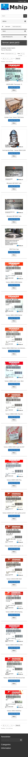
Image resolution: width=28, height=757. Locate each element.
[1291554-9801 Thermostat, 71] (14, 73)
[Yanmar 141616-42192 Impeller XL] (14, 534)
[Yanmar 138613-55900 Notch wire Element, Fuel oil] (14, 336)
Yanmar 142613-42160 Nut (14, 710)
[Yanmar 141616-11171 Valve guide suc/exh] (14, 501)
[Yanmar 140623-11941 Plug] (14, 468)
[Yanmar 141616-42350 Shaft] (14, 567)
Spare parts (7, 26)
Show (19, 53)
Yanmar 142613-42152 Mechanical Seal (14, 677)
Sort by (2, 53)
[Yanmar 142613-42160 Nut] (14, 699)
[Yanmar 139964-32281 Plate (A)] (14, 402)
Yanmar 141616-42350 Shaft (14, 579)
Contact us (20, 1)
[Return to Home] (2, 26)
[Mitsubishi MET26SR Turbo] (14, 171)
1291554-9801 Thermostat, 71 (14, 84)
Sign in (25, 1)
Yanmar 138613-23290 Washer (14, 282)
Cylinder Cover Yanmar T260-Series (14, 117)
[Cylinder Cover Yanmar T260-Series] (14, 106)
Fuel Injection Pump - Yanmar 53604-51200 (14, 150)
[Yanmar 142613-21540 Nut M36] (14, 633)
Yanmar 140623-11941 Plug (14, 480)
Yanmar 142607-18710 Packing (14, 612)
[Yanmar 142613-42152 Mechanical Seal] (14, 666)
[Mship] (14, 7)
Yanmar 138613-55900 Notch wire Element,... (14, 348)
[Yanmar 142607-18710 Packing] (14, 600)
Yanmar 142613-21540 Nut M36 (14, 645)
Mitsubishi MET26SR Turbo (14, 183)
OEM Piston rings (14, 249)
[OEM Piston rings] (14, 237)
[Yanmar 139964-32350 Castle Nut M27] (14, 435)
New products (8, 37)
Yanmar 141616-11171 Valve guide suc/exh (14, 513)
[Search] (25, 16)
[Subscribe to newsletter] (21, 740)
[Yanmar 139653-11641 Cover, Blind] (14, 369)
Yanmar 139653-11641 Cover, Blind (14, 381)
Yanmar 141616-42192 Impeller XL (14, 546)
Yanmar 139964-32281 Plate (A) (14, 414)
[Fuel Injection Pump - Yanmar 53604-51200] (14, 139)
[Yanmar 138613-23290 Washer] (14, 270)
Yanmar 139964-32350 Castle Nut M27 (14, 447)
